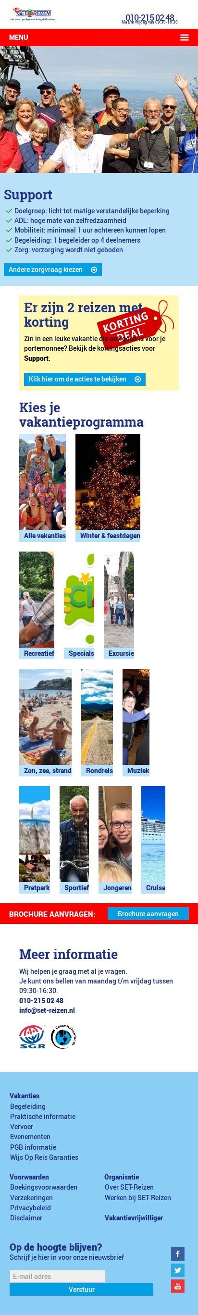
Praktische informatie (42, 1116)
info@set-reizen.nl (47, 1010)
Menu (18, 37)
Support (28, 194)
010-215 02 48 (149, 17)
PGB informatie (33, 1147)
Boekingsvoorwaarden (43, 1187)
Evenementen (30, 1136)
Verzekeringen (31, 1197)
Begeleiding (28, 1106)
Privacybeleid (30, 1208)
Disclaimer (26, 1218)
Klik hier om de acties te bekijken (77, 379)
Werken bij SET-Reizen (138, 1197)
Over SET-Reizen (129, 1187)
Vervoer (21, 1126)
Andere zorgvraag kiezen (46, 269)
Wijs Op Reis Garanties (44, 1157)
